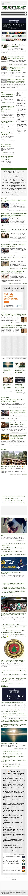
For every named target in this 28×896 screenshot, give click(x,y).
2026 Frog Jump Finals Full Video (11, 624)
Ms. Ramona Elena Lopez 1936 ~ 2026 (6, 145)
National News (15, 771)
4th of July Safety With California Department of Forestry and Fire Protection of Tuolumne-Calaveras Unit (13, 680)
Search (24, 3)
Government (4, 686)
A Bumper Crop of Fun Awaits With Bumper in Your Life (13, 201)
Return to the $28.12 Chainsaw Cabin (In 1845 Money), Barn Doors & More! (13, 245)
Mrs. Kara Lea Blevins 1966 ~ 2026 (7, 133)
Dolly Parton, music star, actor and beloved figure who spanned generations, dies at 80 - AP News (21, 100)
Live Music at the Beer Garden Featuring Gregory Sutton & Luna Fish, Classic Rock (18, 436)
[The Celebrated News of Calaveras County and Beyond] (14, 8)
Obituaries (4, 726)
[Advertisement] (13, 346)
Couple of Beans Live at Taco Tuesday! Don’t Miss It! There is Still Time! (20, 393)
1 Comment (25, 64)
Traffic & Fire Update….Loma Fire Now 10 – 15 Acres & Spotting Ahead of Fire (14, 193)
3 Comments (25, 322)
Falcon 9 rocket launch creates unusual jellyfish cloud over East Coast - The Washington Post (22, 124)
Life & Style (4, 198)
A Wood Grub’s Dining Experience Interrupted (14, 554)
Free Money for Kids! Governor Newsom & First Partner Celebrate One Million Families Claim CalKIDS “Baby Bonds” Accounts (14, 215)
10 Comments (24, 268)
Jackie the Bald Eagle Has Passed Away (12, 551)
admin (11, 64)
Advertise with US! (18, 892)
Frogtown (3, 596)
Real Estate (4, 449)
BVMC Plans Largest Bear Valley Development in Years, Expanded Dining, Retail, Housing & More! (16, 81)
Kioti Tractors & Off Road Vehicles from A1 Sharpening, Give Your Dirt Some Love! (12, 272)
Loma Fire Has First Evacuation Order (14, 195)
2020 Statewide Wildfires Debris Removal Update (12, 684)
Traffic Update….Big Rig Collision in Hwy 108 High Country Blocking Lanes (14, 172)
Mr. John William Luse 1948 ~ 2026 (12, 764)
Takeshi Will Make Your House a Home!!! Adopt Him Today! (12, 548)
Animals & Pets (5, 517)
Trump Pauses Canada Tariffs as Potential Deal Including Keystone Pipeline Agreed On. (13, 724)
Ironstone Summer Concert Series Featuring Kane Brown (17, 423)
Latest (6, 853)
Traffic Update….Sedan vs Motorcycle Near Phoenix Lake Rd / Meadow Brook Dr (14, 183)
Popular (14, 854)
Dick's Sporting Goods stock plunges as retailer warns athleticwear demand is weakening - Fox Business (13, 796)
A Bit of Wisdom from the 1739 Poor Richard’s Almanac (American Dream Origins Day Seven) (13, 326)
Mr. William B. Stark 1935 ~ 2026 (10, 498)
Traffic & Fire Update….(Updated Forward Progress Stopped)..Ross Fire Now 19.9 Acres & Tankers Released (14, 180)
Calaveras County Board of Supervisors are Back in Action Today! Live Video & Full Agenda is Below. (14, 715)
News (2, 92)
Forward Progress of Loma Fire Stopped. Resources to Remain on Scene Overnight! (14, 189)
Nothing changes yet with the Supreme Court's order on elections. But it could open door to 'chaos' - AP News (14, 819)
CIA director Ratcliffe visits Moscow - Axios (12, 847)
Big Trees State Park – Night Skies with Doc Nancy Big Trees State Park (13, 591)
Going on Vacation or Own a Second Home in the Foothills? (16, 45)
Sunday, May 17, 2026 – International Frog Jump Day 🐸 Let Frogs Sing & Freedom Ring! (13, 635)
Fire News (3, 637)
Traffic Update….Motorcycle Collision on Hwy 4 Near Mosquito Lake (14, 177)
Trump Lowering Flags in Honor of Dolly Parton (7, 95)
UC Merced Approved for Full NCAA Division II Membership (12, 572)
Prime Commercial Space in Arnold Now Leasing (14, 496)
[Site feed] (3, 4)
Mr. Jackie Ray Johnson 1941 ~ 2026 (7, 122)
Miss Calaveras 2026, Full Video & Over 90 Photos (13, 627)
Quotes (3, 312)
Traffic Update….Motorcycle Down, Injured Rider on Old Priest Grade (14, 186)
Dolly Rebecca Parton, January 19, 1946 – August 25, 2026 (7, 157)
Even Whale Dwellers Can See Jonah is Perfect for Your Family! (13, 258)
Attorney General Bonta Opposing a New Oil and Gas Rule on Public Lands (13, 25)
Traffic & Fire (14, 169)
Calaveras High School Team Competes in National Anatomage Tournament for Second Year (13, 587)
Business (3, 43)
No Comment (25, 210)
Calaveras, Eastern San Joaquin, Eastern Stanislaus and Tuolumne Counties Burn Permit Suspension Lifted (13, 661)
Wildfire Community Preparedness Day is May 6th (13, 671)
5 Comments (25, 255)
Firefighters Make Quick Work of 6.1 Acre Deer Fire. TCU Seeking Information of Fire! (14, 675)
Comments (21, 854)
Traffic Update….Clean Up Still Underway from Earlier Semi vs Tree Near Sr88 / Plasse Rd (14, 174)
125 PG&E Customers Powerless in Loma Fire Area (14, 191)
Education (3, 555)
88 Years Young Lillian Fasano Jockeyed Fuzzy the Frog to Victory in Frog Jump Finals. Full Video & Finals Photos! (13, 614)
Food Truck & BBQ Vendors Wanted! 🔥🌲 (13, 467)
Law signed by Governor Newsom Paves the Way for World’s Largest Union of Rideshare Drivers (16, 68)
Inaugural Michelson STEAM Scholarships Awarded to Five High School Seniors (12, 584)
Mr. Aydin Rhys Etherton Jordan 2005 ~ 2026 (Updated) (13, 760)
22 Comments (24, 76)
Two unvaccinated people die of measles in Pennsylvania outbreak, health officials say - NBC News (13, 840)
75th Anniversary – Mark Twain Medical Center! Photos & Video (15, 57)
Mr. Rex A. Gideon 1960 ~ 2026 (11, 766)
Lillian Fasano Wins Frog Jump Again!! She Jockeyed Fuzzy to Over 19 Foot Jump (13, 631)
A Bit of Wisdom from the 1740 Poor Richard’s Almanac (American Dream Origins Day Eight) (13, 315)
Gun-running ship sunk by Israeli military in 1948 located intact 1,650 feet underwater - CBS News (22, 108)
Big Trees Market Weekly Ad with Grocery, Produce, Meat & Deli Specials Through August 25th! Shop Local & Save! (20, 374)
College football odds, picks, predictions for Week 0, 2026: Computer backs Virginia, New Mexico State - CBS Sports (14, 836)
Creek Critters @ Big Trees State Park (12, 595)
